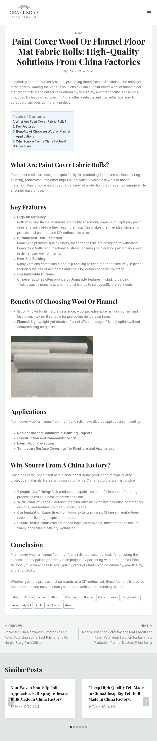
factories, (71, 597)
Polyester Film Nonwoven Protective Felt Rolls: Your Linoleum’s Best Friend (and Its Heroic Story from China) (36, 634)
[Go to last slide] (11, 701)
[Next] (146, 701)
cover (42, 597)
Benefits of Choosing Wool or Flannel (43, 131)
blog (16, 597)
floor (102, 597)
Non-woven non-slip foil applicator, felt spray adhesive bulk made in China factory (39, 693)
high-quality (131, 597)
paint (27, 605)
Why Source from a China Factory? (41, 141)
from (114, 597)
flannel (88, 597)
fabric (55, 597)
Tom (71, 70)
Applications (25, 136)
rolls (39, 605)
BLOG (78, 33)
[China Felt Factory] (24, 12)
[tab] (71, 727)
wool (69, 605)
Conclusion (24, 146)
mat (15, 605)
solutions (53, 605)
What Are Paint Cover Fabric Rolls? (41, 121)
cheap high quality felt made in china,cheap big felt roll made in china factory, (116, 693)
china (28, 597)
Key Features (25, 126)
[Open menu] (151, 12)
